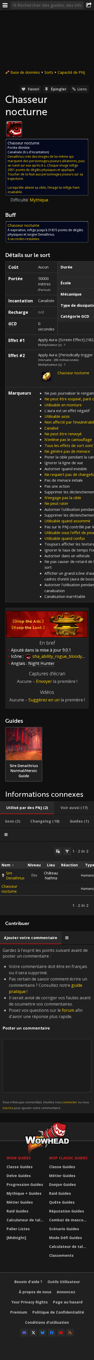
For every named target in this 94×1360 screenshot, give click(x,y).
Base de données (25, 72)
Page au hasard (68, 1302)
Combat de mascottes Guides (69, 1219)
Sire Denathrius (15, 875)
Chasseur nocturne (73, 372)
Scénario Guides (64, 1228)
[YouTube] (61, 1333)
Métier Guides (20, 1202)
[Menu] (5, 5)
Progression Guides (25, 1184)
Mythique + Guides (24, 1193)
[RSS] (70, 1333)
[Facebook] (52, 1333)
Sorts (48, 72)
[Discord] (24, 1333)
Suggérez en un (44, 700)
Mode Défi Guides (65, 1237)
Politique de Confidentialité (58, 1312)
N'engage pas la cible (62, 497)
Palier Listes (18, 1228)
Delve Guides (19, 1175)
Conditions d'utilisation (47, 1322)
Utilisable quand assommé (67, 520)
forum (68, 1010)
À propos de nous (35, 1291)
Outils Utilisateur (64, 1281)
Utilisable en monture (63, 404)
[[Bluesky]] (42, 1333)
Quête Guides (62, 1202)
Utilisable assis (57, 416)
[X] (33, 1333)
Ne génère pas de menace (67, 451)
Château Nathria (51, 875)
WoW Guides (19, 1157)
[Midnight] (16, 1237)
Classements (61, 1255)
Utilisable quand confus (64, 538)
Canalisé (51, 428)
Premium (18, 1312)
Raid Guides (17, 1211)
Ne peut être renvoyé (63, 433)
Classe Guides (20, 1166)
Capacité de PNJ (71, 72)
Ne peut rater (56, 503)
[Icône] (14, 129)
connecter (69, 1102)
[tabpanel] (47, 878)
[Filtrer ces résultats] (67, 851)
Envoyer (44, 681)
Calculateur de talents (26, 1219)
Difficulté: (20, 200)
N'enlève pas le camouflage (68, 439)
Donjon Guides (62, 1184)
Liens (82, 89)
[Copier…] (58, 851)
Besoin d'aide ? (28, 1281)
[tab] (27, 807)
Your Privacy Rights (29, 1302)
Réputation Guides (66, 1211)
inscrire (8, 1108)
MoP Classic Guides (68, 1157)
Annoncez (66, 1291)
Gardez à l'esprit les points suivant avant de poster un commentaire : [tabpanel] (47, 1028)
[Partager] (89, 5)
